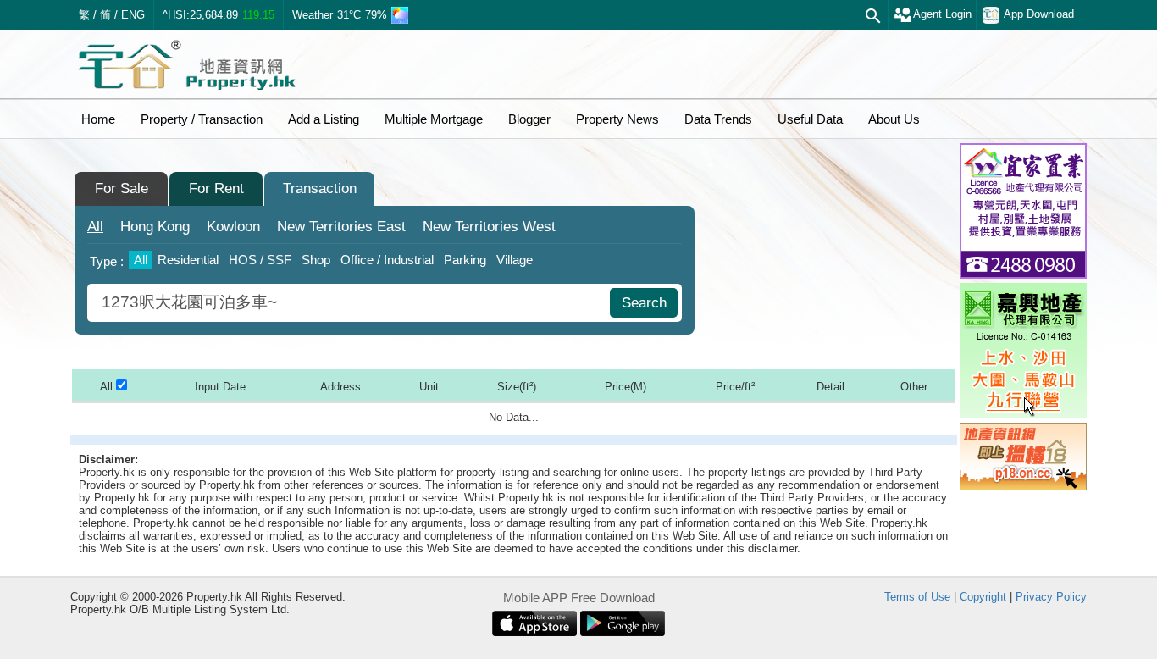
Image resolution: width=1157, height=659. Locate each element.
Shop (316, 259)
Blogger (529, 119)
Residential (188, 259)
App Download (1039, 14)
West (489, 227)
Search (644, 303)
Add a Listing (323, 119)
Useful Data (810, 119)
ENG (133, 14)
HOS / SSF (260, 259)
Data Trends (718, 119)
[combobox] (350, 303)
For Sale (121, 188)
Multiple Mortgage (434, 119)
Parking (465, 259)
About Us (894, 119)
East (341, 227)
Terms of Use (917, 596)
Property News (617, 119)
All (95, 227)
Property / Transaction (202, 119)
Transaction (320, 188)
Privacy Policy (1051, 596)
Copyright (983, 596)
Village (514, 259)
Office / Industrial (387, 259)
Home (98, 119)
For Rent (216, 188)
